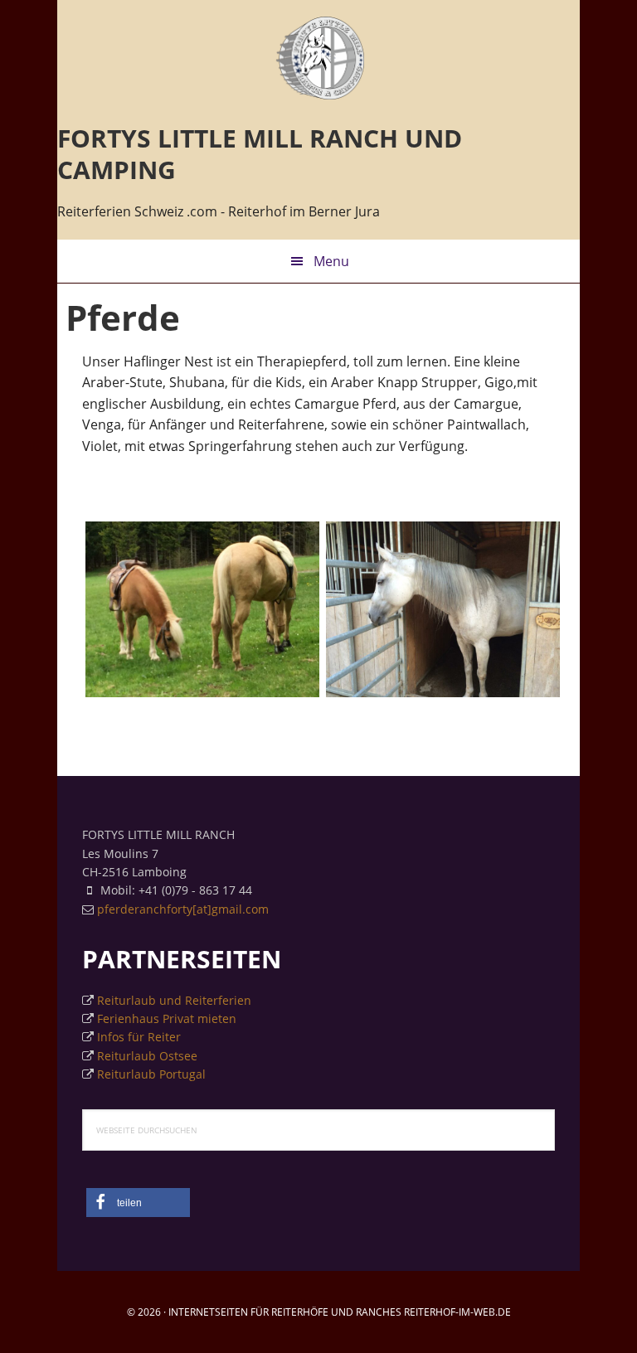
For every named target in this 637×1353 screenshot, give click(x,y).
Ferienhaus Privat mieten (166, 1018)
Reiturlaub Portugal (151, 1074)
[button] (138, 1202)
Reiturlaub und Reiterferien (174, 1000)
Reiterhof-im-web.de (457, 1312)
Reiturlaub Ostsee (147, 1056)
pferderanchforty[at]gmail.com (183, 909)
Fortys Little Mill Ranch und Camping (318, 58)
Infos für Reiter (139, 1037)
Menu (331, 261)
